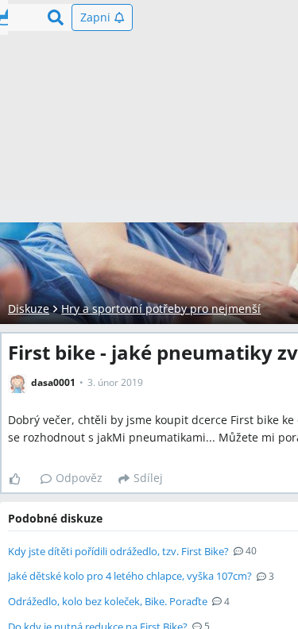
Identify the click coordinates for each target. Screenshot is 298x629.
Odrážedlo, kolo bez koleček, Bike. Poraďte (107, 601)
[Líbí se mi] (21, 478)
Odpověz (79, 477)
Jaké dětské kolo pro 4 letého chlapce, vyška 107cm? (130, 576)
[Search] (56, 17)
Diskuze (28, 308)
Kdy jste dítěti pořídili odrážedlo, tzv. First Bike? (118, 551)
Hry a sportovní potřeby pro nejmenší (161, 308)
